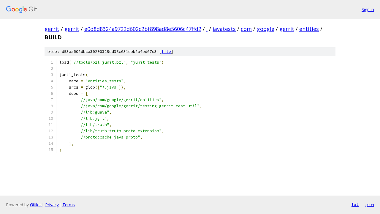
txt (355, 204)
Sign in (368, 9)
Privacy (52, 204)
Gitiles (36, 204)
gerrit (52, 28)
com (246, 28)
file (166, 51)
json (369, 204)
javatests (224, 28)
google (265, 28)
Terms (68, 204)
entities (309, 28)
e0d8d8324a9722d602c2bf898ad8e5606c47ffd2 (142, 28)
